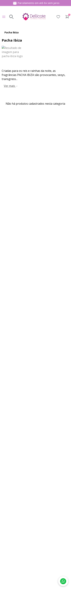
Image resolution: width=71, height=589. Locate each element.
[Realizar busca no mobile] (11, 17)
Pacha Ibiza (11, 32)
